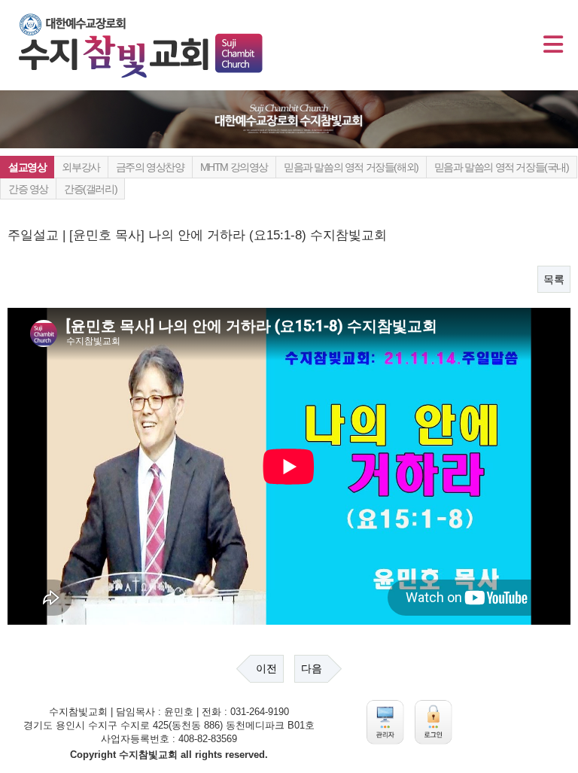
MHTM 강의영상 (234, 167)
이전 (266, 668)
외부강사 (80, 167)
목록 (553, 279)
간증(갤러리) (90, 189)
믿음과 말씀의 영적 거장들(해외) (351, 167)
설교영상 (27, 167)
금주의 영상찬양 (150, 167)
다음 (311, 668)
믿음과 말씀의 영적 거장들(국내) (501, 167)
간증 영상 (28, 189)
